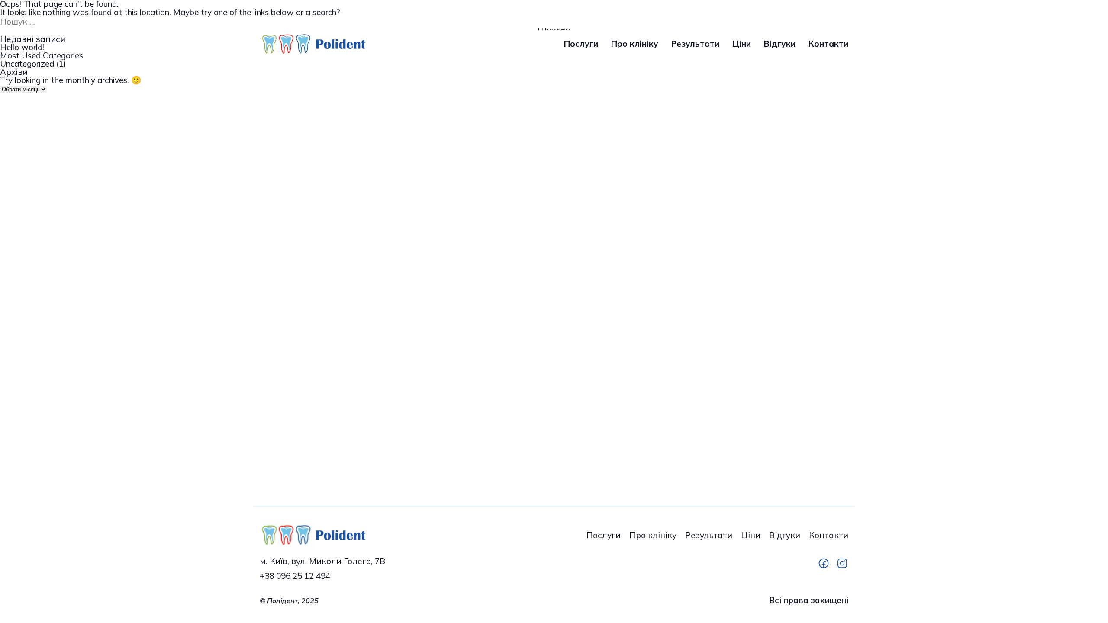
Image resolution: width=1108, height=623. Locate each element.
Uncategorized (27, 64)
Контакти (828, 44)
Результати (695, 44)
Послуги (581, 44)
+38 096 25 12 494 (295, 576)
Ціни (741, 44)
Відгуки (780, 44)
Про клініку (634, 44)
